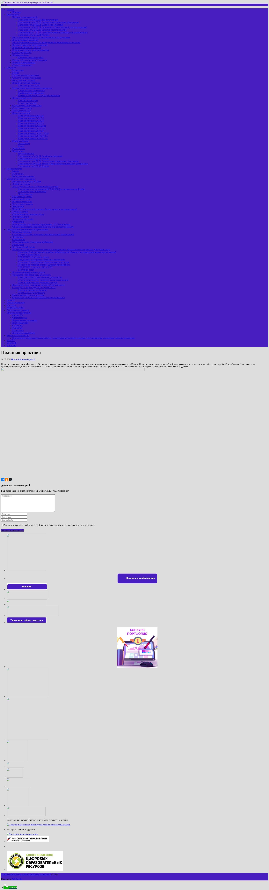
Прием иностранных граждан (26, 47)
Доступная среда (26, 270)
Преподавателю (14, 169)
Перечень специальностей (24, 17)
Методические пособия (23, 80)
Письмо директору (16, 302)
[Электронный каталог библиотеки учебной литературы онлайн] (38, 824)
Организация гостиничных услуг (28, 214)
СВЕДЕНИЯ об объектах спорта (33, 257)
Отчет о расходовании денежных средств (37, 282)
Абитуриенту (13, 14)
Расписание (18, 70)
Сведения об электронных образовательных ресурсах (43, 262)
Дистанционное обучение (19, 313)
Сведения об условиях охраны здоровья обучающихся (44, 265)
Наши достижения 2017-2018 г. (33, 136)
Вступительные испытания (25, 40)
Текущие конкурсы (21, 110)
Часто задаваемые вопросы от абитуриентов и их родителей (41, 37)
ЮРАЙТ (11, 340)
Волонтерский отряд (22, 98)
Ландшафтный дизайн (23, 219)
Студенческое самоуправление (26, 105)
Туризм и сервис (20, 212)
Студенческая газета (22, 108)
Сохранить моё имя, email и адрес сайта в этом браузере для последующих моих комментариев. (49, 525)
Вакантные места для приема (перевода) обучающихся (38, 285)
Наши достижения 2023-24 (31, 121)
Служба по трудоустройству (31, 292)
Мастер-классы (25, 194)
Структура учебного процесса (26, 78)
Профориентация (20, 55)
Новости (11, 300)
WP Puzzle (17, 879)
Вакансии (11, 345)
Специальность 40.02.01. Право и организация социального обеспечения (53, 164)
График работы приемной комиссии (29, 60)
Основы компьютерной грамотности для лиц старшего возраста (43, 227)
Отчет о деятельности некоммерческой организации (43, 280)
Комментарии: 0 (27, 359)
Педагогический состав (23, 247)
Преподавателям (20, 323)
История (16, 12)
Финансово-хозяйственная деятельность (31, 275)
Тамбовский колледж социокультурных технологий (26, 874)
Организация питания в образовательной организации (38, 297)
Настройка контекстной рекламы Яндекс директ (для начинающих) (44, 209)
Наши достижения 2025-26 (31, 116)
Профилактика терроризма (31, 93)
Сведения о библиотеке (29, 254)
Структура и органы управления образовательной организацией (43, 234)
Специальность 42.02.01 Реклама (34, 35)
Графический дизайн (22, 196)
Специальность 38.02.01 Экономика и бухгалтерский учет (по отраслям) (52, 27)
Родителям (17, 328)
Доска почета (18, 148)
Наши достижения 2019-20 (31, 131)
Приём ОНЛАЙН (15, 307)
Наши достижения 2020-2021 (32, 128)
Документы (17, 237)
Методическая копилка (23, 176)
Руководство (18, 244)
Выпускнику (18, 151)
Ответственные (19, 318)
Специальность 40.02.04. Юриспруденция (38, 20)
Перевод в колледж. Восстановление (29, 45)
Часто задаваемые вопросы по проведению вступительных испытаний (46, 42)
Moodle (15, 73)
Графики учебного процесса (25, 75)
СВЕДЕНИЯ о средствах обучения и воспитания (41, 259)
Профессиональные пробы (30, 57)
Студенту (11, 68)
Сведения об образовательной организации (27, 229)
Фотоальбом (24, 143)
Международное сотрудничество (28, 295)
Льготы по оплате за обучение (32, 290)
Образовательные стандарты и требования (32, 242)
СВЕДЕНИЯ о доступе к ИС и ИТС (35, 267)
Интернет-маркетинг (22, 201)
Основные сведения (22, 232)
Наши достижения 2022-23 (31, 123)
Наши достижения (21, 113)
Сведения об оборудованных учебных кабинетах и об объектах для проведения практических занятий (67, 252)
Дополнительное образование (21, 179)
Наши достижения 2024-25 (31, 118)
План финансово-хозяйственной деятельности (40, 277)
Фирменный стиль (21, 199)
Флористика (18, 222)
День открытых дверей (18, 310)
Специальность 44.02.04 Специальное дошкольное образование (48, 22)
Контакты (11, 305)
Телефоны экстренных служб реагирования (39, 95)
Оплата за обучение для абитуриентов (30, 50)
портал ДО (17, 315)
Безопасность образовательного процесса (32, 88)
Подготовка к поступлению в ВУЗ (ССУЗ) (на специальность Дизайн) (51, 189)
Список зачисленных (22, 65)
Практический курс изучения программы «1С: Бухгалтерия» (41, 224)
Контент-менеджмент (22, 204)
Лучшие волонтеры (27, 103)
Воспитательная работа (23, 333)
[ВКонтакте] (2, 479)
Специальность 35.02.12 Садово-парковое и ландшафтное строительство (53, 32)
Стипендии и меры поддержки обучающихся (33, 287)
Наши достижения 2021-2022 (32, 126)
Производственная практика (26, 83)
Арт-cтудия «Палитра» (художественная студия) (35, 186)
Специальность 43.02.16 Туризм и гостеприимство (42, 30)
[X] (10, 479)
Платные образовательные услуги (28, 272)
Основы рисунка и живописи (32, 191)
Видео (21, 146)
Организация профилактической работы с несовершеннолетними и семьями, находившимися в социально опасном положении (73, 338)
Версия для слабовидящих (140, 578)
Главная (10, 9)
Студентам (17, 325)
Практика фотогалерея (29, 85)
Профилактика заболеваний (31, 90)
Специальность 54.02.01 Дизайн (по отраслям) (40, 25)
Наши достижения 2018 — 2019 (33, 133)
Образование (18, 239)
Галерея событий (20, 141)
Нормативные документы (24, 320)
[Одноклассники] (6, 479)
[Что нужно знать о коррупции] (22, 834)
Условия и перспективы (23, 62)
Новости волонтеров (28, 100)
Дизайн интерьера (21, 184)
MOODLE (12, 343)
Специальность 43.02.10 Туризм (33, 166)
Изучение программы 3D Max (26, 181)
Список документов (22, 52)
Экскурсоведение (20, 217)
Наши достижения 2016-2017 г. (33, 138)
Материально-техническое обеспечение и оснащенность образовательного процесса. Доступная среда (61, 249)
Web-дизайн (18, 206)
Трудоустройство (26, 153)
